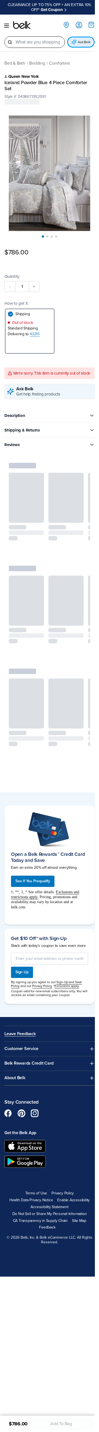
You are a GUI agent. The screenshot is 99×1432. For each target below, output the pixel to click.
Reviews (12, 438)
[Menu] (6, 20)
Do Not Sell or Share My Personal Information (47, 1211)
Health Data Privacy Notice (29, 1197)
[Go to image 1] (41, 226)
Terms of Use (34, 1190)
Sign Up (22, 969)
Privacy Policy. (42, 983)
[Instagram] (34, 1110)
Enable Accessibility (71, 1197)
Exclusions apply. (66, 983)
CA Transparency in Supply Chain (38, 1217)
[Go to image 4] (54, 226)
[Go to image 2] (45, 226)
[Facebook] (8, 1110)
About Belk (14, 1075)
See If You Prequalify (32, 873)
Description (14, 409)
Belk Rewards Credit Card (29, 1060)
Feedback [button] (45, 1224)
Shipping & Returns (22, 424)
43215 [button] (35, 323)
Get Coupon (70, 4)
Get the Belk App (20, 1130)
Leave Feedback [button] (20, 1030)
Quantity (11, 265)
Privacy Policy (61, 1190)
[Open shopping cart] (87, 20)
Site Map (77, 1217)
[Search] (10, 37)
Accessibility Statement (47, 1204)
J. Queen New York (21, 71)
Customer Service (21, 1045)
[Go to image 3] (50, 226)
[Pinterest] (21, 1110)
